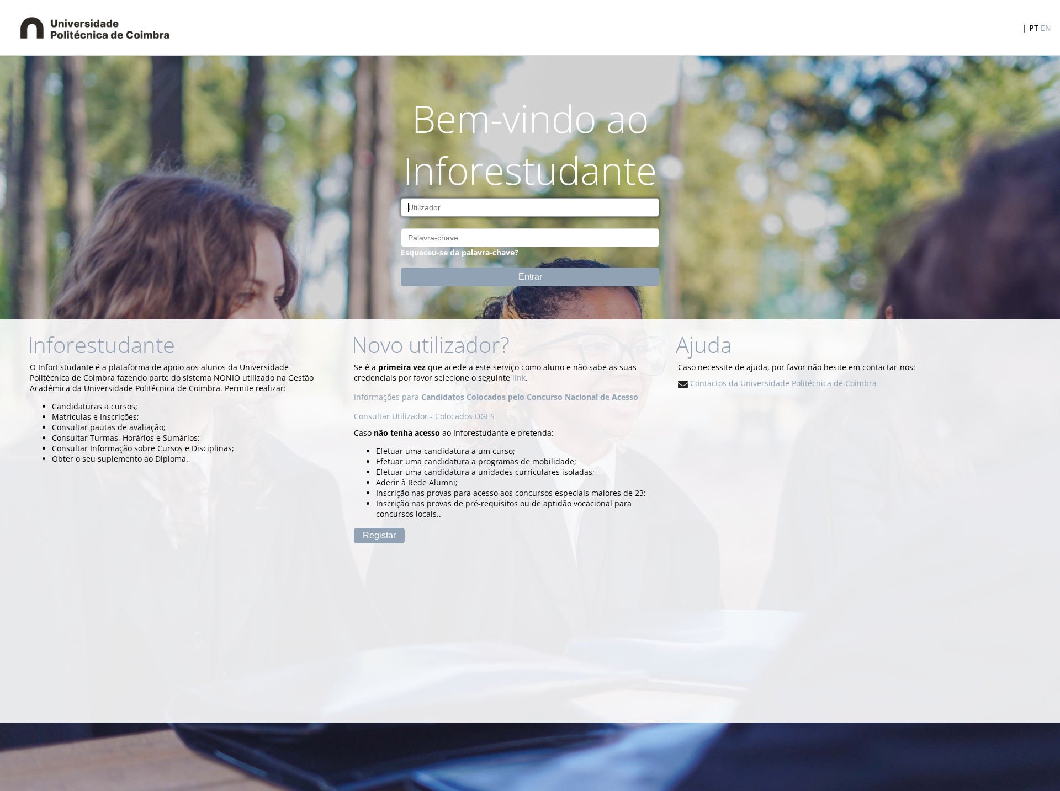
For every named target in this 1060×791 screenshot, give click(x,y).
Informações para (496, 397)
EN (1046, 28)
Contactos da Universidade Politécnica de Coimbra (782, 383)
